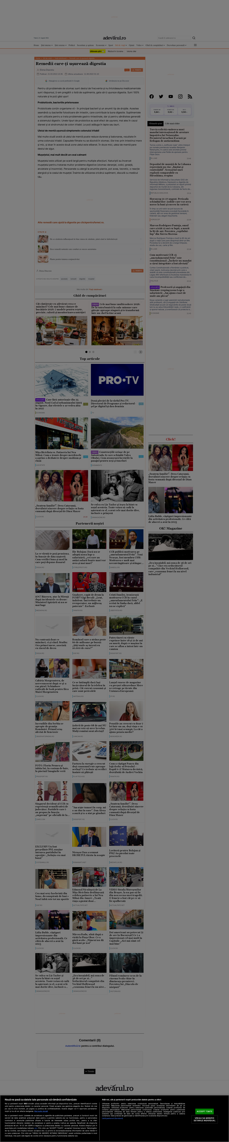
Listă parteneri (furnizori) (112, 1118)
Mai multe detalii (41, 1111)
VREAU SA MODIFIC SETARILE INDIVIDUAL (204, 1119)
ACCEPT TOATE (204, 1111)
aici (35, 1128)
